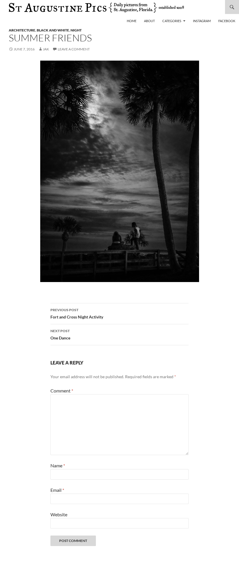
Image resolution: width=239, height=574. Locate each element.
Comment (61, 390)
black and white (53, 30)
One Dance (60, 334)
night (76, 30)
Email (57, 490)
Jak (46, 49)
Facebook (226, 21)
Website (58, 514)
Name (57, 465)
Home (131, 21)
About (149, 21)
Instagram (202, 21)
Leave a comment (74, 49)
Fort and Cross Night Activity (76, 313)
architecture (22, 30)
